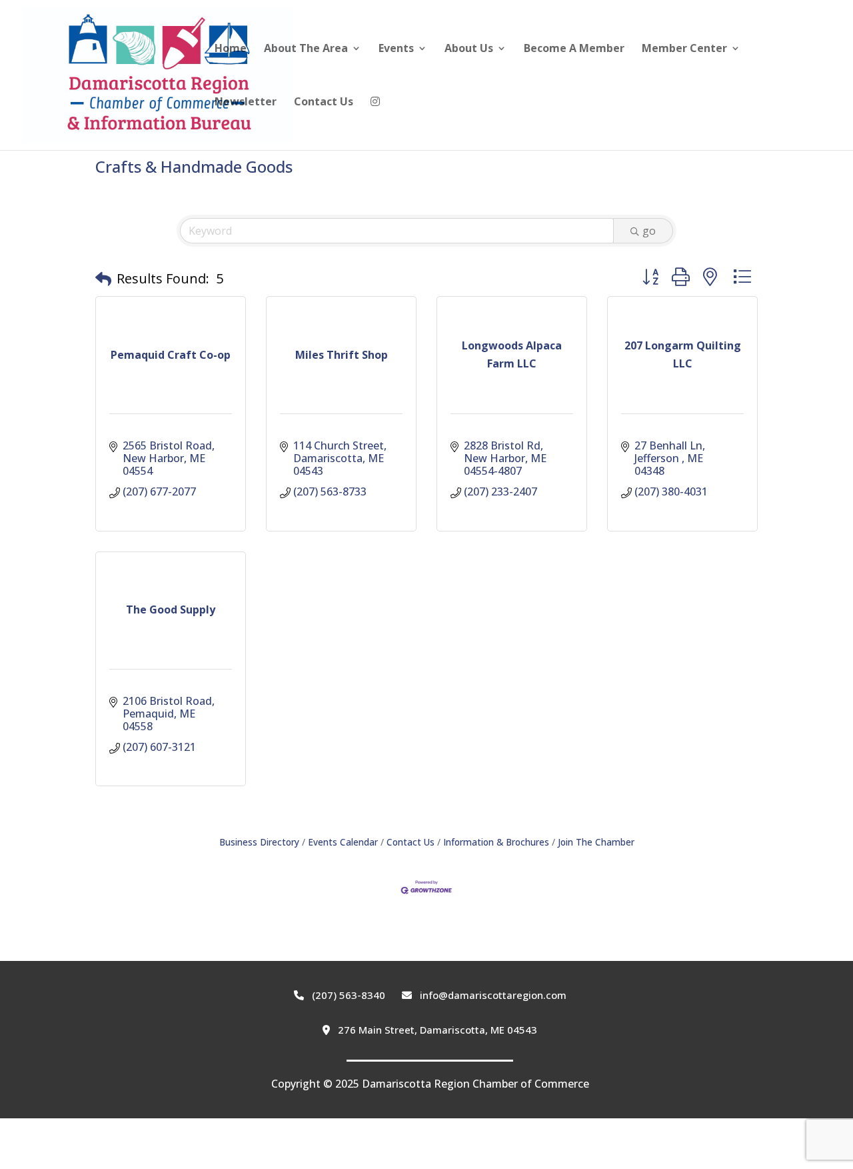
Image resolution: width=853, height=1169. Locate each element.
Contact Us (323, 103)
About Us (468, 49)
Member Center (684, 49)
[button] (103, 279)
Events (396, 49)
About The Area (306, 49)
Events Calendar (343, 842)
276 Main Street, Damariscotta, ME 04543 (436, 1029)
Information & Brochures (496, 842)
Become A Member (574, 49)
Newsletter (246, 103)
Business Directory (259, 842)
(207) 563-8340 (347, 995)
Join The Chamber (596, 842)
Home (231, 49)
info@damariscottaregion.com (491, 995)
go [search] (649, 230)
